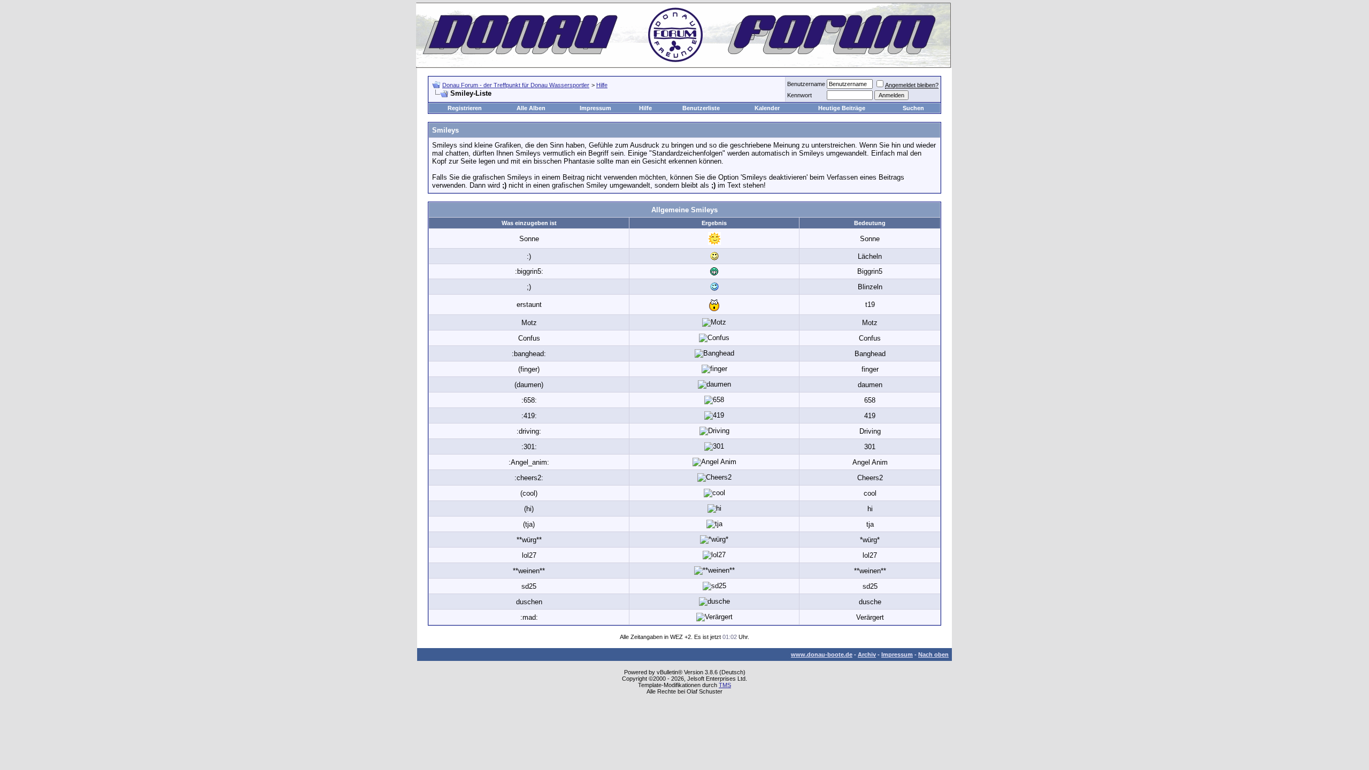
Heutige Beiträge (841, 108)
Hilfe (601, 85)
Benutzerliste (701, 108)
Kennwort (799, 95)
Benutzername (806, 84)
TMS (725, 685)
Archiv (867, 654)
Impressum (595, 108)
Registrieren (465, 108)
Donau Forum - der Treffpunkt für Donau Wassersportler (515, 85)
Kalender (767, 108)
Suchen (913, 108)
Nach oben (933, 654)
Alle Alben (531, 108)
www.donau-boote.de (821, 654)
